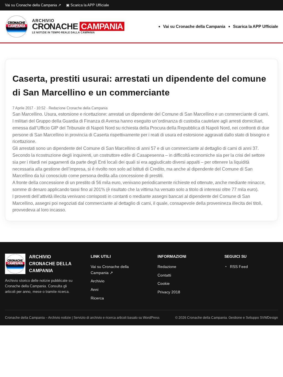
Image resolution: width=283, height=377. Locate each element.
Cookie (164, 283)
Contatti (164, 275)
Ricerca (97, 298)
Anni (94, 289)
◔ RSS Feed (236, 266)
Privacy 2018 (169, 292)
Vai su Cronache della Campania (194, 26)
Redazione (167, 266)
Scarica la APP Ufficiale (255, 26)
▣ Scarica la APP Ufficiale (87, 5)
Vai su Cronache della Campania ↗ (33, 5)
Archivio (97, 281)
